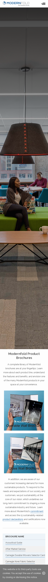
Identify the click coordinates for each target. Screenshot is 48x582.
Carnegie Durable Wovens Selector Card (25, 555)
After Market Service (15, 549)
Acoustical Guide (13, 542)
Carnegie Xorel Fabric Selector (20, 561)
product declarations (13, 519)
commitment (36, 511)
